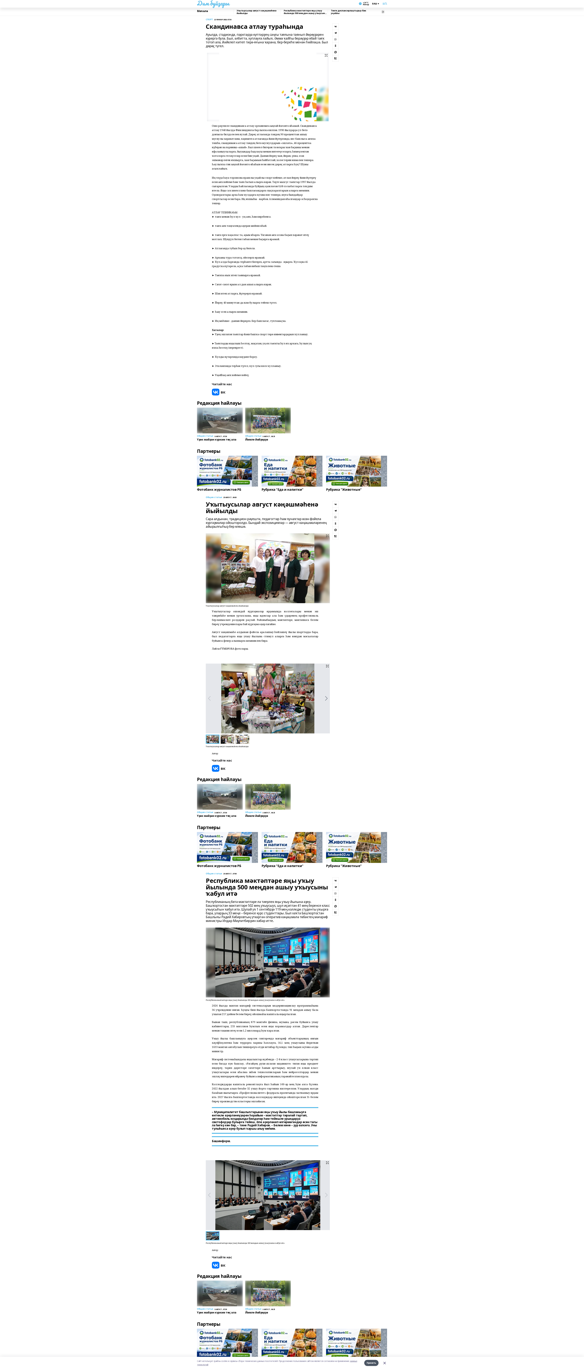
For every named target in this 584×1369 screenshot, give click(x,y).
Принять (371, 1362)
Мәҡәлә (202, 11)
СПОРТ (209, 19)
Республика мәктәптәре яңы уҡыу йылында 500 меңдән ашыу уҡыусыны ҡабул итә (305, 11)
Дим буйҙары (213, 3)
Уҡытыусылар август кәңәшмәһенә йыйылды (256, 11)
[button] (326, 698)
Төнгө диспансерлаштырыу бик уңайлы (348, 11)
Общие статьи (214, 497)
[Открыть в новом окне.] (219, 392)
